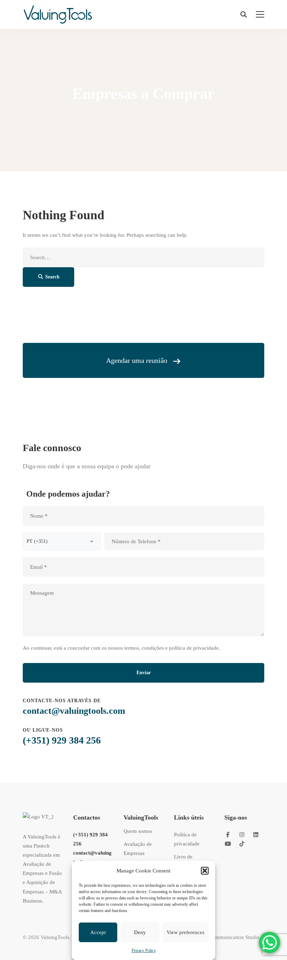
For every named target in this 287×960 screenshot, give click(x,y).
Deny (140, 932)
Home (107, 114)
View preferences (185, 932)
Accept (98, 932)
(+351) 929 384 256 (62, 740)
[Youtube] (228, 843)
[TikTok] (242, 843)
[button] (204, 870)
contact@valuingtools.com (74, 711)
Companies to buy (140, 114)
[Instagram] (242, 834)
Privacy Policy (144, 950)
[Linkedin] (256, 834)
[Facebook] (228, 834)
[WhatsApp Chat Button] (269, 942)
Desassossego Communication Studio (218, 937)
